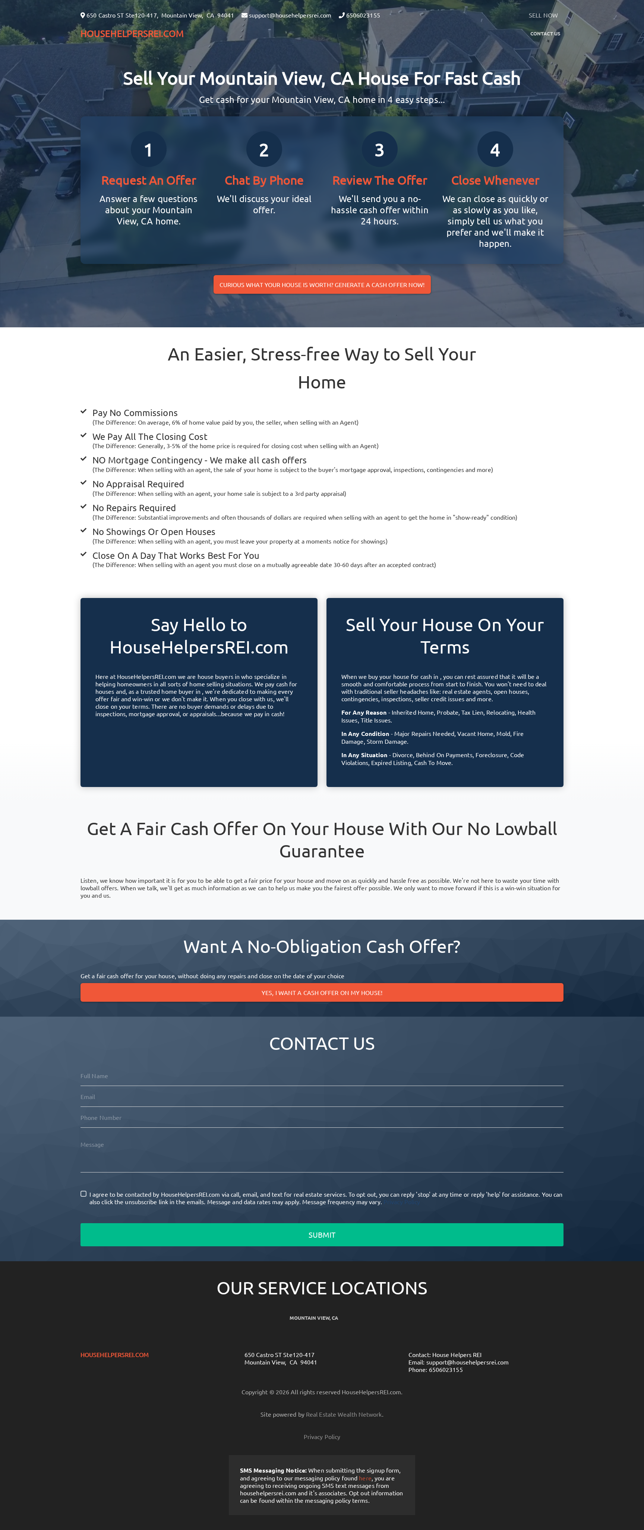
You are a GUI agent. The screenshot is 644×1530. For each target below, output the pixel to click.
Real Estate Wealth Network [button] (344, 1414)
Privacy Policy (401, 1201)
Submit (322, 1234)
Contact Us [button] (545, 33)
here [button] (365, 1478)
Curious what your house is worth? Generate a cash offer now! (322, 284)
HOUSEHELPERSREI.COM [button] (132, 33)
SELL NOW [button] (543, 15)
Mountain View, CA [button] (314, 1318)
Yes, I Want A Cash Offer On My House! (322, 992)
